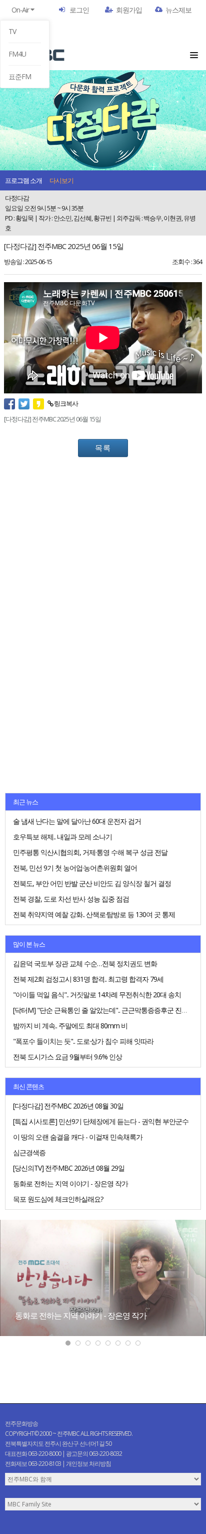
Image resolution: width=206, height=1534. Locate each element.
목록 (103, 448)
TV (12, 31)
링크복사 (65, 403)
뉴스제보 (179, 10)
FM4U (17, 54)
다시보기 (62, 180)
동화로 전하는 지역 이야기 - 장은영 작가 (80, 1315)
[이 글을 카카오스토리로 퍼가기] (40, 403)
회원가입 (129, 10)
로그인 (79, 10)
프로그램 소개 (23, 180)
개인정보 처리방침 (88, 1463)
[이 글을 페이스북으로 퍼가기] (11, 403)
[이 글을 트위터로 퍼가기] (25, 403)
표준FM (19, 76)
